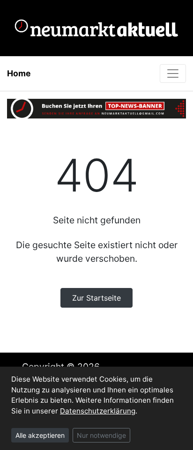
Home (19, 73)
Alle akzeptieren (40, 435)
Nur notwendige (101, 435)
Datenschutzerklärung (97, 410)
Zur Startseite (96, 297)
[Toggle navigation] (173, 73)
